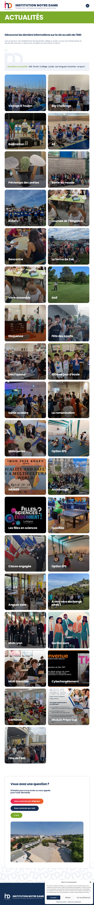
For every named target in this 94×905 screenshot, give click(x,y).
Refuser (68, 897)
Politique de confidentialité (74, 901)
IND (30, 66)
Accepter (53, 897)
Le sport (81, 66)
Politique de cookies (61, 901)
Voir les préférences (83, 897)
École (36, 66)
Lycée (51, 66)
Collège (43, 66)
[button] (90, 882)
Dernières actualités (17, 66)
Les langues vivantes (65, 66)
